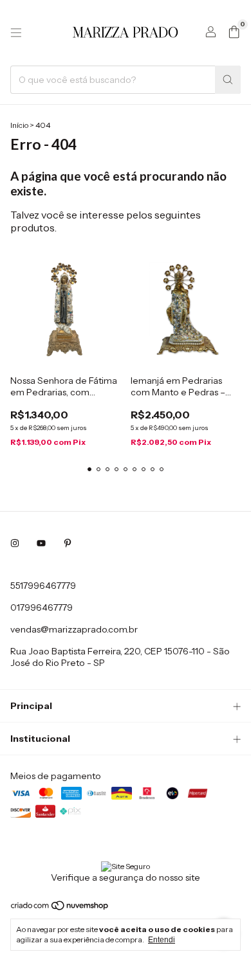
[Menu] (16, 33)
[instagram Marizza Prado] (14, 543)
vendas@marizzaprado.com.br (74, 629)
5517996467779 (43, 585)
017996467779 (41, 607)
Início (19, 125)
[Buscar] (228, 80)
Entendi (161, 939)
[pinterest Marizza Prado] (67, 543)
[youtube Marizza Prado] (41, 543)
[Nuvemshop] (60, 908)
